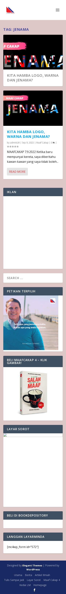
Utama (18, 575)
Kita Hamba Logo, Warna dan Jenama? (32, 78)
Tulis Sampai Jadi (14, 580)
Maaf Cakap (42, 142)
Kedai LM (25, 585)
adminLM (15, 142)
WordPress (33, 569)
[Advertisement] (33, 232)
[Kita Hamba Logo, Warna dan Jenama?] (33, 108)
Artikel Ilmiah (42, 575)
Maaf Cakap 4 (51, 580)
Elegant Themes (32, 565)
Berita (28, 575)
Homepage (40, 585)
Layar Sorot (34, 580)
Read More (17, 172)
